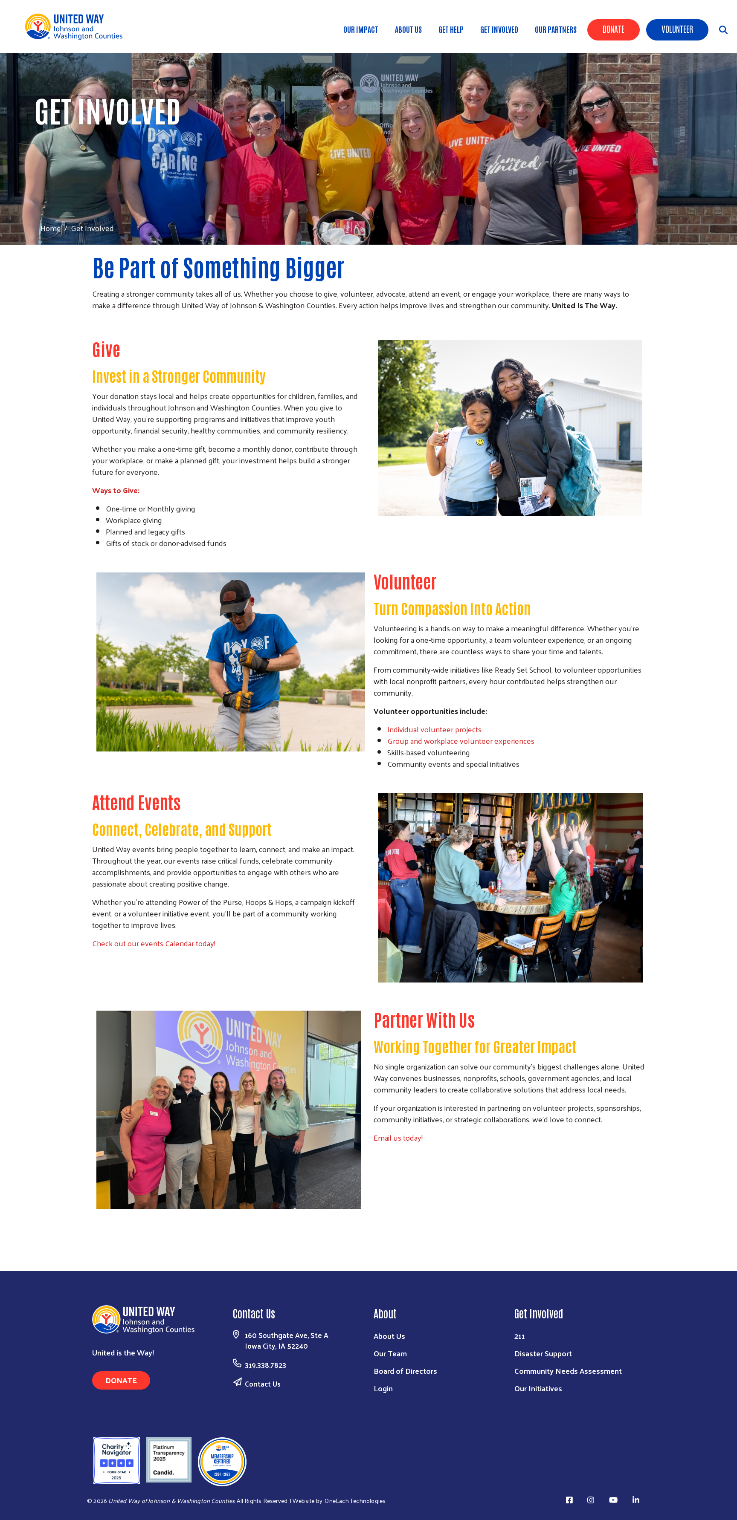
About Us (408, 29)
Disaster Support (543, 1353)
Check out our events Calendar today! (153, 943)
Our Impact (360, 29)
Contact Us (263, 1383)
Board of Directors (405, 1370)
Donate (613, 28)
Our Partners (556, 29)
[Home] (76, 26)
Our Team (390, 1353)
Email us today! (398, 1137)
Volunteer (677, 28)
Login (383, 1388)
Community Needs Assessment (568, 1370)
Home (51, 228)
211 (519, 1335)
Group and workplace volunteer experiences (460, 741)
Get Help (451, 29)
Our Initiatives (538, 1388)
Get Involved (499, 29)
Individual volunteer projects (434, 729)
